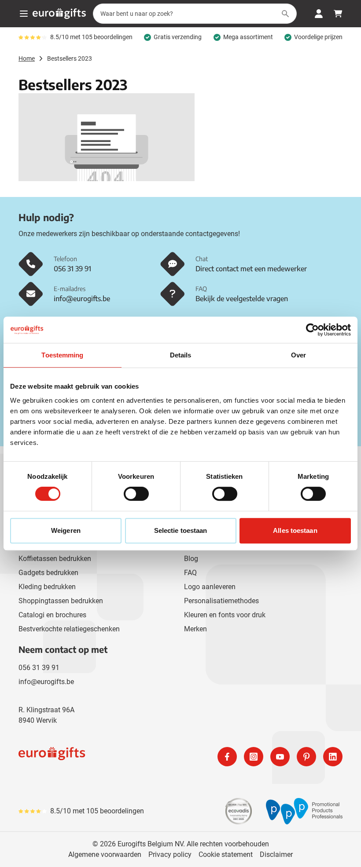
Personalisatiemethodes (221, 601)
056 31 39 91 (38, 667)
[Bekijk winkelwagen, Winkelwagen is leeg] (338, 13)
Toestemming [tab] (62, 355)
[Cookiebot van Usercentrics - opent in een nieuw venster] (312, 329)
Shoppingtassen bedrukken (60, 601)
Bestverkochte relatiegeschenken (69, 629)
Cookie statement (226, 854)
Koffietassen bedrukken (54, 558)
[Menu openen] (23, 13)
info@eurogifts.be (46, 682)
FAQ (190, 572)
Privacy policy (170, 854)
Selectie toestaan (180, 530)
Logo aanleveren (210, 587)
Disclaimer (276, 854)
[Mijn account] (318, 13)
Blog (191, 558)
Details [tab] (181, 355)
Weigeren (66, 530)
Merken (195, 629)
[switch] (136, 494)
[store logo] (97, 756)
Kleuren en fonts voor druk (224, 615)
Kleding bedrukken (47, 587)
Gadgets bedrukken (48, 572)
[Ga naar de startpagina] (59, 13)
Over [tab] (298, 355)
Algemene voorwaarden (104, 854)
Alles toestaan (295, 530)
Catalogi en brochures (52, 615)
